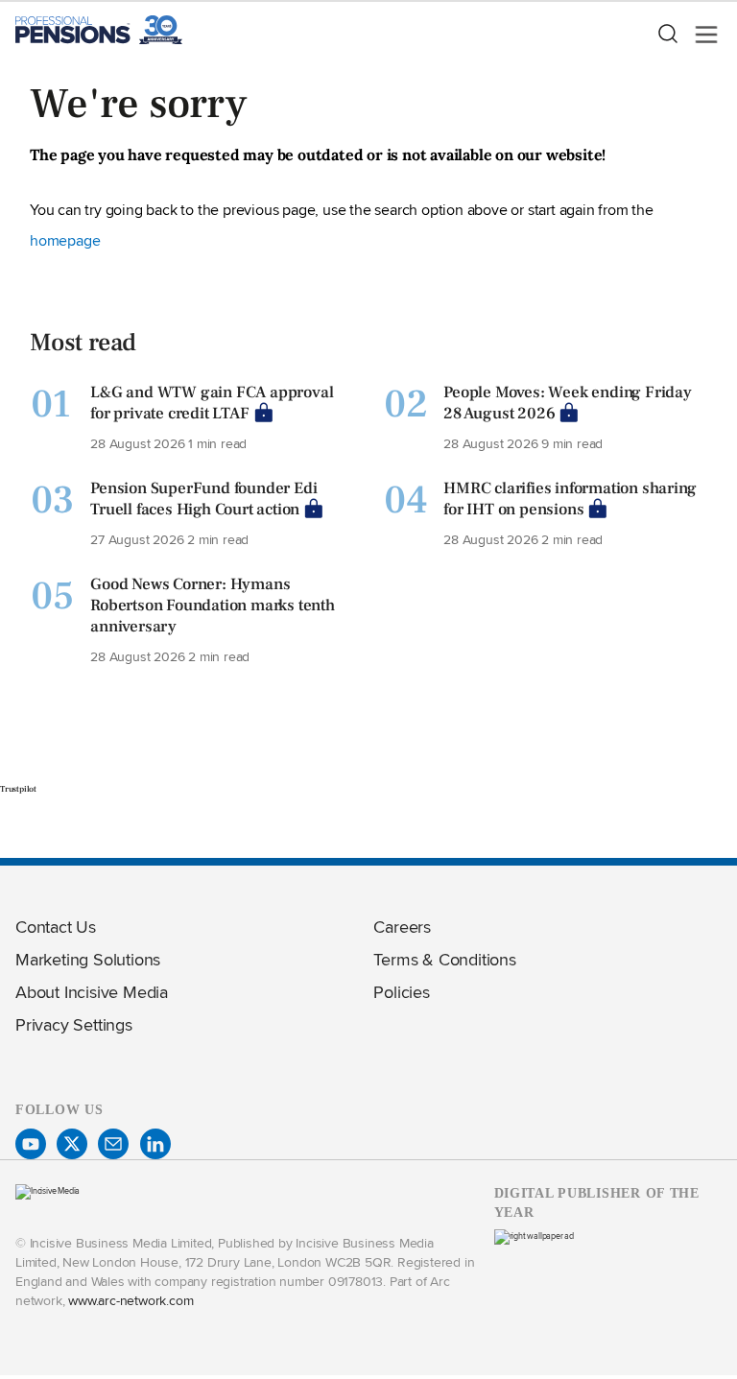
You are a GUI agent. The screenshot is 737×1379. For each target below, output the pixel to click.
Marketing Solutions (87, 959)
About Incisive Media (91, 992)
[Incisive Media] (47, 1190)
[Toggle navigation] (700, 34)
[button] (666, 34)
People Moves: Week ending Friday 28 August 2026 (567, 403)
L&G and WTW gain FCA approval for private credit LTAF (211, 403)
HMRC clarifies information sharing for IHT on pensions (569, 499)
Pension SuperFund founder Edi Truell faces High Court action (203, 499)
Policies (401, 992)
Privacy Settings (73, 1024)
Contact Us (55, 927)
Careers (402, 927)
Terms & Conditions (444, 959)
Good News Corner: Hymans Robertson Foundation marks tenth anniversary (212, 605)
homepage (65, 240)
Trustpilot (18, 789)
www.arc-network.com (130, 1300)
